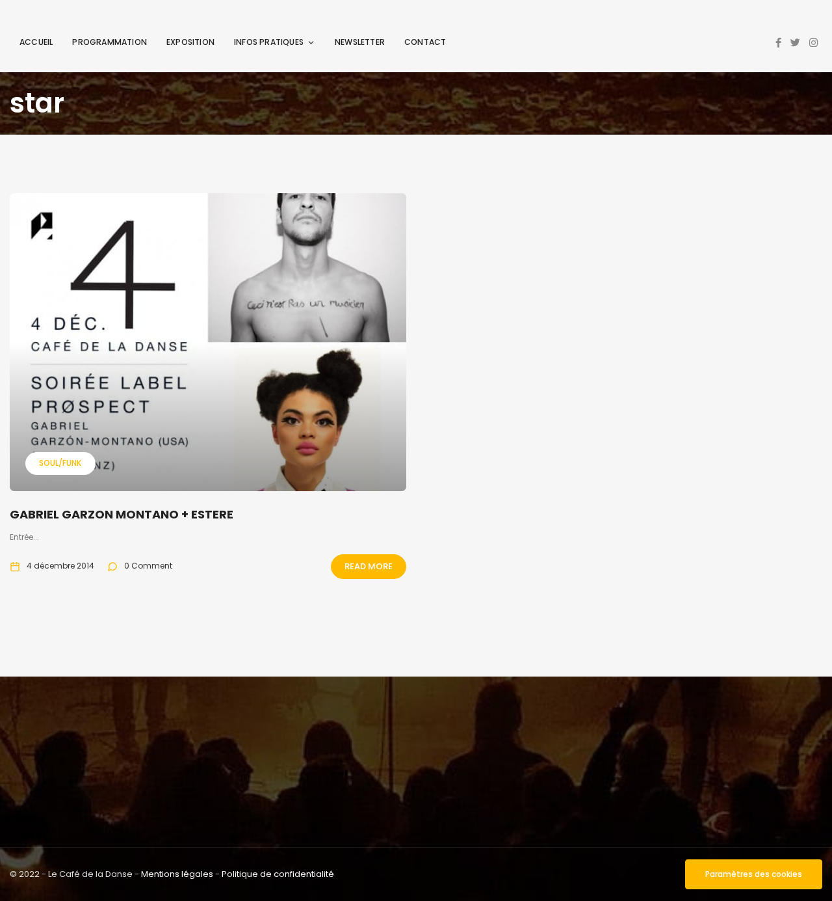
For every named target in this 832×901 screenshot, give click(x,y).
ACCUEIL (36, 41)
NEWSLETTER (360, 41)
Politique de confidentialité (278, 874)
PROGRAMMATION (109, 41)
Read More (368, 566)
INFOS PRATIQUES (269, 41)
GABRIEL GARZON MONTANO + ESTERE (121, 514)
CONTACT (425, 41)
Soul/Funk (60, 462)
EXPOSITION (190, 41)
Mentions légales (177, 874)
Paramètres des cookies (753, 874)
